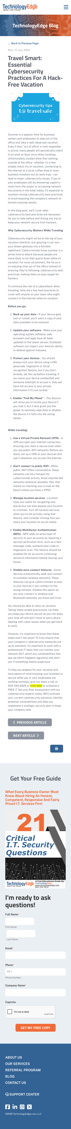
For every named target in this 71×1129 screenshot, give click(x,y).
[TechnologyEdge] (20, 7)
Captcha (10, 1002)
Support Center (24, 1094)
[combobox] (9, 971)
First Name (11, 927)
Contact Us (15, 1083)
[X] (29, 1108)
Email (8, 948)
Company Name (15, 985)
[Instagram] (22, 1108)
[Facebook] (7, 1108)
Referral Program (23, 1070)
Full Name (11, 914)
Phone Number (13, 977)
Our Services (17, 1064)
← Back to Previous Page (23, 43)
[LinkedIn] (15, 1108)
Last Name (12, 939)
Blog (10, 1076)
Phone (9, 965)
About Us (13, 1057)
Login (2, 1126)
